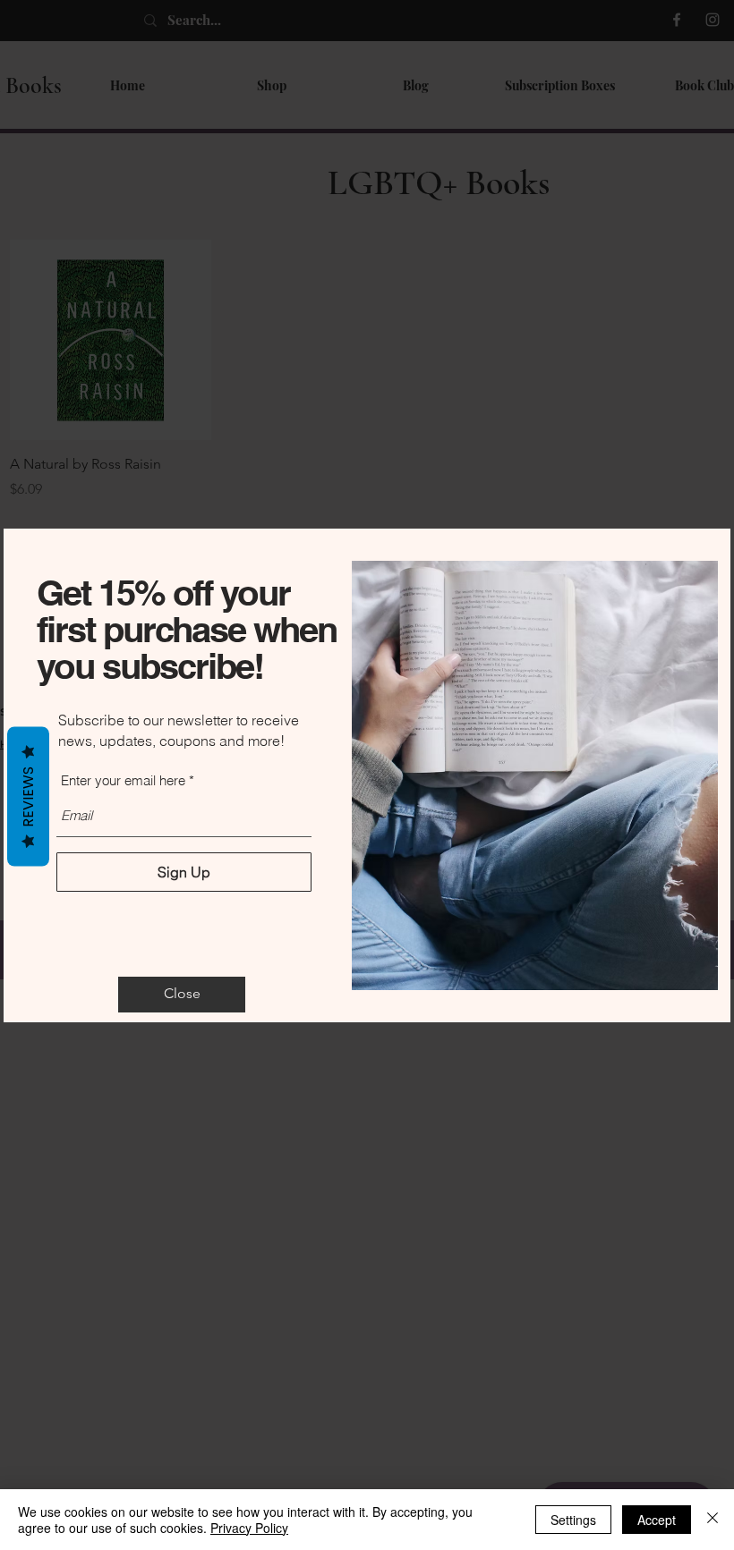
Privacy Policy (249, 1528)
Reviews (28, 796)
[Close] (712, 1519)
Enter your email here (123, 780)
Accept (656, 1520)
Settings (573, 1520)
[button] (181, 994)
